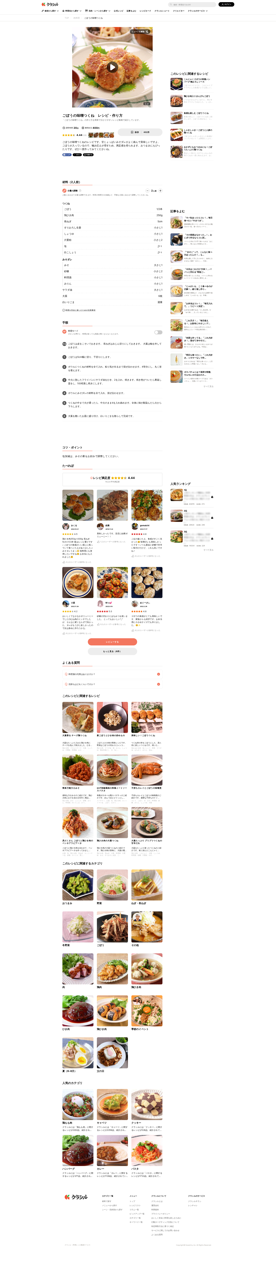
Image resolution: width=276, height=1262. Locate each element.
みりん (67, 283)
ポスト (78, 154)
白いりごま (68, 302)
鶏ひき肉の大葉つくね (107, 840)
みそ (66, 265)
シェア (68, 154)
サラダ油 (67, 289)
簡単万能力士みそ (71, 788)
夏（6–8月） (69, 1071)
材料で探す (106, 1201)
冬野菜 (66, 945)
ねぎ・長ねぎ (138, 903)
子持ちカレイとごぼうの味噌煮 (146, 788)
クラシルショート (162, 11)
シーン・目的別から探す (112, 1209)
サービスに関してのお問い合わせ (165, 1230)
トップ (132, 1201)
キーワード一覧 (136, 1222)
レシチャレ (193, 1205)
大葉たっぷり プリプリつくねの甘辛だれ (146, 841)
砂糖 (66, 271)
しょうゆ (69, 233)
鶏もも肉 (67, 1122)
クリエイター (178, 11)
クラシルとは (157, 1201)
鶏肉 (99, 987)
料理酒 (67, 277)
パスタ (135, 1168)
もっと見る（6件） (112, 651)
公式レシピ (118, 11)
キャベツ (102, 1122)
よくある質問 (157, 1234)
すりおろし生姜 (72, 227)
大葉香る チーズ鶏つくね (74, 735)
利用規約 (155, 1209)
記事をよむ (131, 11)
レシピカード (145, 11)
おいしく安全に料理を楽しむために (166, 1218)
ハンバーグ (68, 1168)
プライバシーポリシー (160, 1214)
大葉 (64, 296)
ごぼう (67, 209)
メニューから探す (109, 1205)
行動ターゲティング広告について (165, 1222)
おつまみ (67, 903)
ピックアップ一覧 (137, 1214)
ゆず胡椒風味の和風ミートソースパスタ (112, 789)
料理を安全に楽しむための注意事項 (80, 310)
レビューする (112, 642)
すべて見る (209, 386)
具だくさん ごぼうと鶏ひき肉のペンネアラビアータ (77, 841)
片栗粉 (67, 240)
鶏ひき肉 (69, 215)
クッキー (136, 1122)
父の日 (100, 1071)
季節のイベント (140, 1029)
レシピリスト (135, 1205)
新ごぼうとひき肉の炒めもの (111, 735)
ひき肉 (66, 1029)
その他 (135, 945)
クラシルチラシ (194, 1201)
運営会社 (155, 1205)
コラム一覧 (134, 1209)
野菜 (99, 903)
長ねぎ (67, 221)
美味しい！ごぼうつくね (143, 735)
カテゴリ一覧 (135, 1218)
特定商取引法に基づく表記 (162, 1226)
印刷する (89, 154)
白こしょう (70, 252)
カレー (100, 1168)
